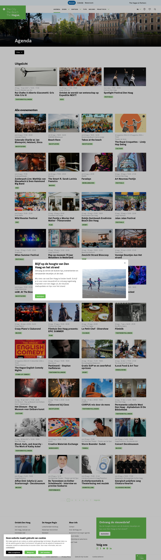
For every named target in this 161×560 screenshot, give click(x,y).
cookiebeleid (10, 547)
